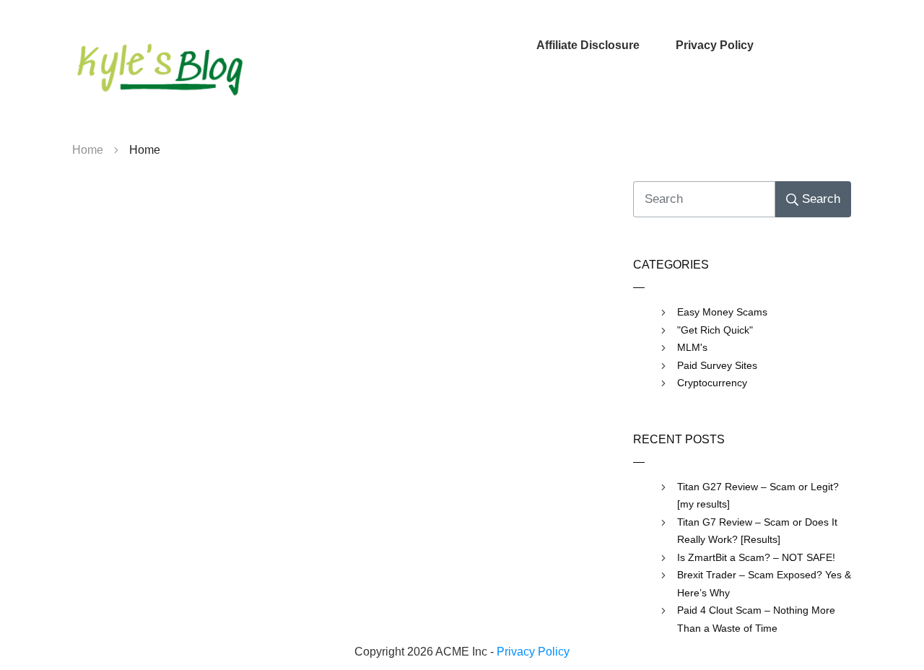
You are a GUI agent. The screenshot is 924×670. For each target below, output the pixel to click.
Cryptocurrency (712, 382)
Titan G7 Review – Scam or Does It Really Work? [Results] (757, 531)
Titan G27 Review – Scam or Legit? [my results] (758, 495)
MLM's (692, 347)
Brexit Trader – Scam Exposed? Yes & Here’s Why (764, 584)
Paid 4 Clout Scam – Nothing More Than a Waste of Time (756, 619)
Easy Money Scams (722, 312)
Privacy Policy (533, 651)
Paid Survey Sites (717, 365)
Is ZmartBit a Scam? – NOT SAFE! (756, 557)
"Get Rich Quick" (715, 330)
